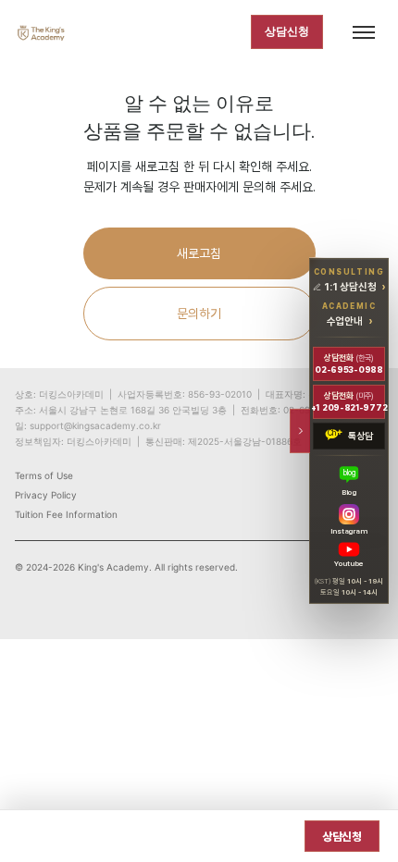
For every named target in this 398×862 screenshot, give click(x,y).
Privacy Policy (46, 494)
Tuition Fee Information (66, 514)
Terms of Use (44, 475)
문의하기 (199, 313)
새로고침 (199, 253)
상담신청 (287, 31)
